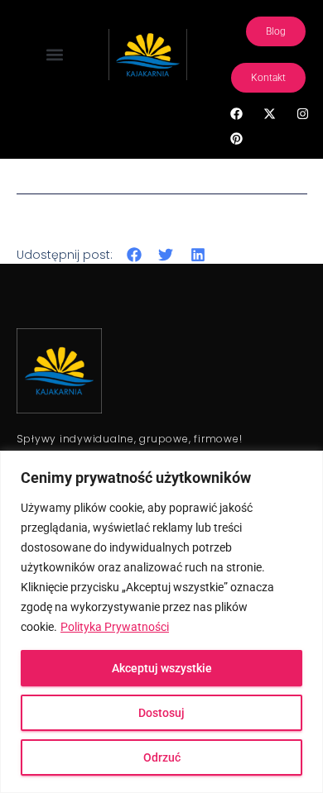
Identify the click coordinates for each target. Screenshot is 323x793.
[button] (54, 55)
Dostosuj (161, 712)
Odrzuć (162, 757)
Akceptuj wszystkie (162, 668)
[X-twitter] (269, 113)
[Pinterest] (236, 138)
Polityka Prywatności (114, 626)
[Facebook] (236, 113)
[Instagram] (302, 113)
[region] (161, 622)
